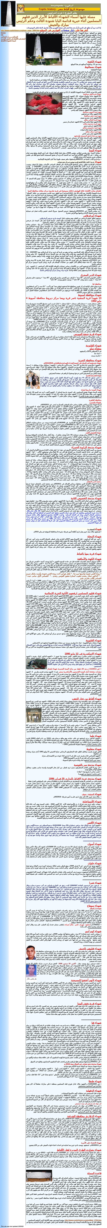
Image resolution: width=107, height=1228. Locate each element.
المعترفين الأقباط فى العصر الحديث (13, 39)
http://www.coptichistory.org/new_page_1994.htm (20, 30)
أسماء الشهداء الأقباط (8, 41)
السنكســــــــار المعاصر (9, 37)
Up (2, 35)
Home (3, 33)
